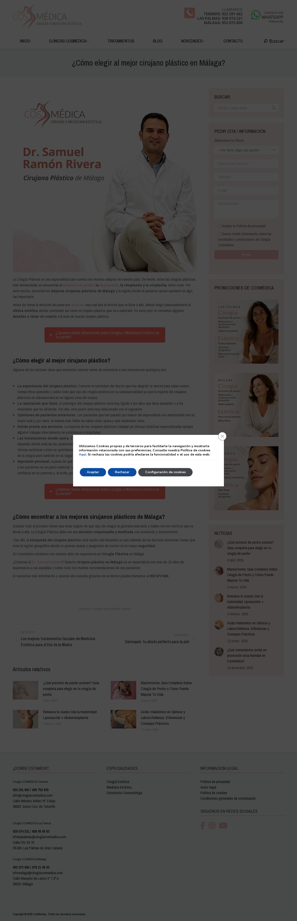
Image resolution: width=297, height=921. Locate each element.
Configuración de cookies (165, 472)
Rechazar (122, 472)
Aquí (82, 454)
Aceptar (93, 472)
